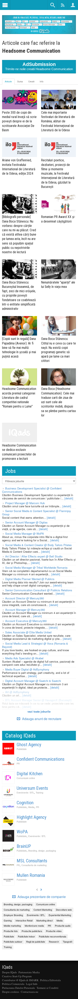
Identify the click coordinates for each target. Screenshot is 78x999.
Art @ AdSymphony (17, 692)
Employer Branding (13, 915)
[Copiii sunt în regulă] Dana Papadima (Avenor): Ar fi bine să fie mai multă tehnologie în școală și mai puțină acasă (19, 347)
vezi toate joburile (39, 711)
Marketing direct (44, 920)
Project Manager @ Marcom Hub (25, 503)
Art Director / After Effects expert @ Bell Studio (33, 556)
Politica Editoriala (50, 980)
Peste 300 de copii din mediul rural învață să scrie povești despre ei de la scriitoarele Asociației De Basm (19, 121)
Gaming (8, 920)
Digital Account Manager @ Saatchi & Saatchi (33, 681)
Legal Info (31, 984)
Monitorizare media (34, 925)
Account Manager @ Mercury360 (25, 610)
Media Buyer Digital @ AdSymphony (27, 669)
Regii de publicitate (35, 941)
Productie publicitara (32, 931)
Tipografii (67, 941)
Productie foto (11, 931)
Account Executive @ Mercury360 (26, 621)
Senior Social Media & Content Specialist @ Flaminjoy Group (36, 512)
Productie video (54, 931)
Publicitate (22, 749)
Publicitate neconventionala (52, 936)
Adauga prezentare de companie (41, 896)
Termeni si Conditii (47, 988)
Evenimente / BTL (25, 792)
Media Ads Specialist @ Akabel (24, 658)
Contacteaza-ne (29, 992)
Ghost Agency (29, 744)
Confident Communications (40, 759)
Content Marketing (42, 909)
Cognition (25, 802)
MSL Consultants (32, 860)
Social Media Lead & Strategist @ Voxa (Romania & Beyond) (35, 645)
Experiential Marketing (60, 915)
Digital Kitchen (29, 773)
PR (18, 763)
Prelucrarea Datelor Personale (18, 988)
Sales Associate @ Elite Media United (28, 632)
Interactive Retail (24, 920)
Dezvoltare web (64, 909)
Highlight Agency (31, 817)
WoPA (22, 831)
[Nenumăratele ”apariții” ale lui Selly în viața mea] (58, 269)
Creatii (31, 81)
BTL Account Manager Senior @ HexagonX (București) (38, 700)
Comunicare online (26, 778)
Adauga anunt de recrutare (41, 718)
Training (39, 792)
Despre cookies (10, 992)
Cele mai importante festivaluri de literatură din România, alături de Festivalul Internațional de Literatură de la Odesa (58, 121)
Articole (8, 81)
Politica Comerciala (13, 984)
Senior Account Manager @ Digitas (26, 522)
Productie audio (63, 925)
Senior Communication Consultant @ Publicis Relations (38, 590)
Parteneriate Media (29, 972)
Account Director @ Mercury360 (24, 598)
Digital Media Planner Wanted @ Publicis (29, 579)
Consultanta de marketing (34, 865)
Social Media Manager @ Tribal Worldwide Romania (36, 567)
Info (41, 81)
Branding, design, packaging (42, 850)
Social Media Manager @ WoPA (24, 533)
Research (54, 941)
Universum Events (32, 788)
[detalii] (68, 498)
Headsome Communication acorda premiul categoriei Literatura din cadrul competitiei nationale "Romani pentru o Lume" (19, 397)
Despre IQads (9, 972)
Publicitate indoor (26, 936)
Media (31, 807)
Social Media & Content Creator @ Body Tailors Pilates (38, 545)
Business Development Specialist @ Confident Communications (32, 490)
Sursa (20, 81)
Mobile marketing (12, 925)
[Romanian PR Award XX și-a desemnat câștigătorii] (58, 204)
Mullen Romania (31, 875)
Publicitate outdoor (13, 941)
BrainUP (24, 846)
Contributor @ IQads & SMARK (20, 980)
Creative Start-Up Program (17, 976)
